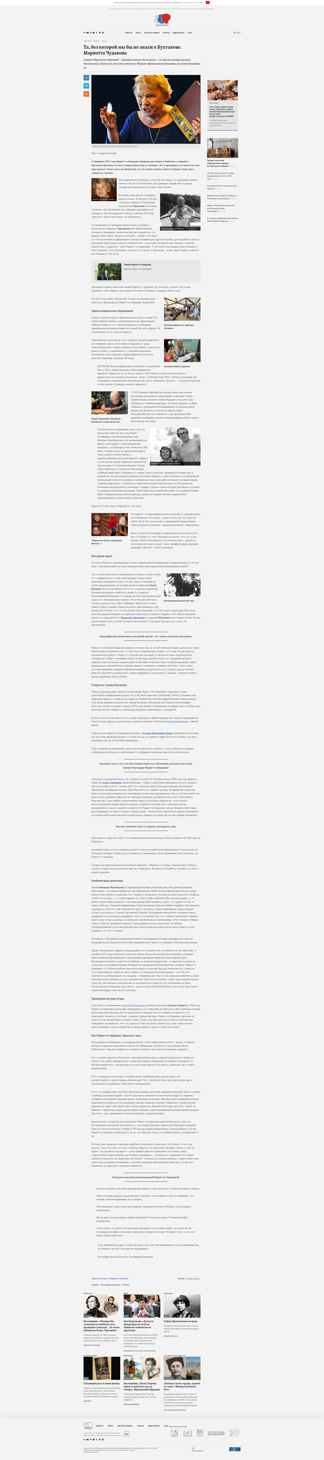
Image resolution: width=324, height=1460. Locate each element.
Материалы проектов (110, 1284)
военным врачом (179, 721)
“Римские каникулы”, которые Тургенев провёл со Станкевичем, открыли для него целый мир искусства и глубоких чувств (101, 1338)
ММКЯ (126, 1293)
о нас (190, 33)
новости (128, 33)
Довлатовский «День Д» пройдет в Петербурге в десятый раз (222, 197)
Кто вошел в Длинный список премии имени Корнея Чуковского (222, 219)
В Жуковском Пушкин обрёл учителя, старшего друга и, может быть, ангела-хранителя (140, 1397)
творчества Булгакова (134, 1005)
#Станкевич (95, 1345)
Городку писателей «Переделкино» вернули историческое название (221, 163)
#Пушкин (136, 1404)
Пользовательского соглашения (192, 2)
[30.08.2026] (142, 1358)
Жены (111, 721)
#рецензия (87, 1401)
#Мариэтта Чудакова (118, 1278)
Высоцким (139, 617)
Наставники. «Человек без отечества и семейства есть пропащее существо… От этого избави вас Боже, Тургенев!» (101, 1326)
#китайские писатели (131, 1351)
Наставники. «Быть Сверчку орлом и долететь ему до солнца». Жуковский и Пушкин (142, 1386)
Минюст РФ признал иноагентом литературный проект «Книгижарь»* (221, 208)
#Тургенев (87, 1345)
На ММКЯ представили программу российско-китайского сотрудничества (222, 122)
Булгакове (130, 1042)
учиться (166, 33)
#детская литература (148, 1351)
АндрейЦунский (192, 1278)
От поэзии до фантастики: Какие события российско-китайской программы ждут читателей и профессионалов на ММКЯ (222, 111)
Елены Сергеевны (112, 782)
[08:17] (102, 1358)
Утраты (104, 41)
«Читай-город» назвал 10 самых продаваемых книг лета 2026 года (220, 176)
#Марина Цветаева (171, 1336)
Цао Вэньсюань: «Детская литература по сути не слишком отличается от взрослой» (138, 1326)
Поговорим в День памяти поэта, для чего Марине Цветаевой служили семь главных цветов (181, 1329)
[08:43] (182, 1295)
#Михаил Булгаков (100, 1278)
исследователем (108, 691)
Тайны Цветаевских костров (180, 1321)
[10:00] (102, 1295)
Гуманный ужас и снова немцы (102, 1383)
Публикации (88, 1293)
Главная (95, 1284)
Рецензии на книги (90, 1356)
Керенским (126, 617)
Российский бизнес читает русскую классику (222, 187)
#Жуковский (128, 1404)
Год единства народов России (174, 1356)
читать (138, 33)
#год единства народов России (175, 1410)
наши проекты (178, 33)
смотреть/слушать (152, 33)
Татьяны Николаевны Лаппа (157, 733)
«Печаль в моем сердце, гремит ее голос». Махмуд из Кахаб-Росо (182, 1386)
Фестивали (213, 103)
